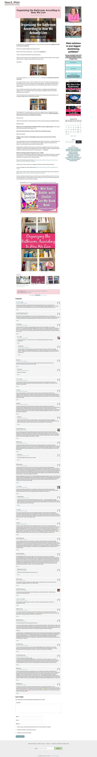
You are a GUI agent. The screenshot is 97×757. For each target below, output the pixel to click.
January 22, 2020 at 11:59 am (22, 656)
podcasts (70, 156)
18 (71, 129)
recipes (68, 159)
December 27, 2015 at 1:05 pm (23, 497)
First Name (73, 68)
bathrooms (37, 295)
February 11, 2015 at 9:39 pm (22, 610)
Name (17, 716)
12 (73, 127)
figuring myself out (75, 150)
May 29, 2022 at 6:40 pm (22, 570)
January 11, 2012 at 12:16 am (22, 404)
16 (66, 129)
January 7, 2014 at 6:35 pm (21, 539)
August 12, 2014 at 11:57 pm (22, 600)
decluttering (77, 149)
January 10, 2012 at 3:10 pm (22, 337)
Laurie (17, 486)
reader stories (77, 157)
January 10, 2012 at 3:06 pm (21, 325)
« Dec (71, 136)
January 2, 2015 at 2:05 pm (22, 418)
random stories (69, 157)
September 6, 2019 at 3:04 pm (22, 645)
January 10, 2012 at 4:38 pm (21, 361)
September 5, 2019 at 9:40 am (23, 455)
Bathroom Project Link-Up (50, 284)
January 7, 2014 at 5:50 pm (21, 524)
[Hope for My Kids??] (38, 280)
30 (66, 134)
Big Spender (28, 292)
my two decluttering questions (33, 77)
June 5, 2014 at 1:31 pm (20, 580)
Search (73, 139)
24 (68, 132)
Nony (18, 336)
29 (80, 132)
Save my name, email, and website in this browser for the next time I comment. (34, 726)
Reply (17, 309)
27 (75, 132)
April (17, 509)
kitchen (71, 152)
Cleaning (76, 147)
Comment (18, 702)
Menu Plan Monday (73, 153)
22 (80, 129)
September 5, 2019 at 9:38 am (23, 370)
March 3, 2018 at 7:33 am (21, 621)
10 (68, 127)
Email (17, 720)
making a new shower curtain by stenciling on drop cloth (31, 173)
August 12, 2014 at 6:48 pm (21, 590)
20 (75, 129)
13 (75, 127)
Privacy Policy (41, 743)
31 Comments (42, 15)
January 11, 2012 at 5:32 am (21, 443)
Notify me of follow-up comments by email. (26, 729)
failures (68, 150)
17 (68, 129)
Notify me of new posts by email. (24, 732)
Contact (48, 743)
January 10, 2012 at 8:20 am (21, 314)
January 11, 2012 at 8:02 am (23, 347)
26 (73, 132)
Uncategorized (73, 160)
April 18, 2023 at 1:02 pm (21, 684)
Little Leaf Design (54, 755)
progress (76, 156)
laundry (75, 152)
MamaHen (18, 302)
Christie (18, 379)
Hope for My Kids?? (34, 284)
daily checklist (69, 149)
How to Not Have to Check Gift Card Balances (36, 291)
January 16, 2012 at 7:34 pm (21, 510)
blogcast (70, 147)
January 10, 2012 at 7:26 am (21, 303)
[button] (58, 748)
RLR (17, 390)
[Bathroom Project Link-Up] (53, 280)
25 (71, 132)
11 (71, 127)
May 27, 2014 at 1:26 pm (21, 554)
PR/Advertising (32, 743)
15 (80, 127)
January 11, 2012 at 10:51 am (22, 465)
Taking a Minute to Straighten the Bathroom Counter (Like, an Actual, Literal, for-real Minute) (23, 285)
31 (68, 134)
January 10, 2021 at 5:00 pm (21, 669)
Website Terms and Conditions (60, 743)
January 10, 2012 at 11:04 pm (22, 391)
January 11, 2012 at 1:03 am (21, 430)
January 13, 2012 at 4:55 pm (21, 487)
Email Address (73, 62)
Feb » (75, 136)
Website (18, 723)
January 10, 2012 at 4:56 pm (21, 380)
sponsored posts (75, 159)
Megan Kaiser (19, 599)
